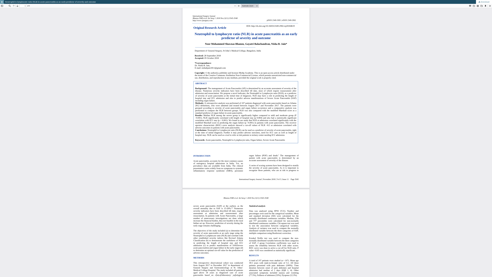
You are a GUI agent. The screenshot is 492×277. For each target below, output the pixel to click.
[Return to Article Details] (2, 2)
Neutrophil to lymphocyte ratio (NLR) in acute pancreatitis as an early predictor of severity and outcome (50, 2)
